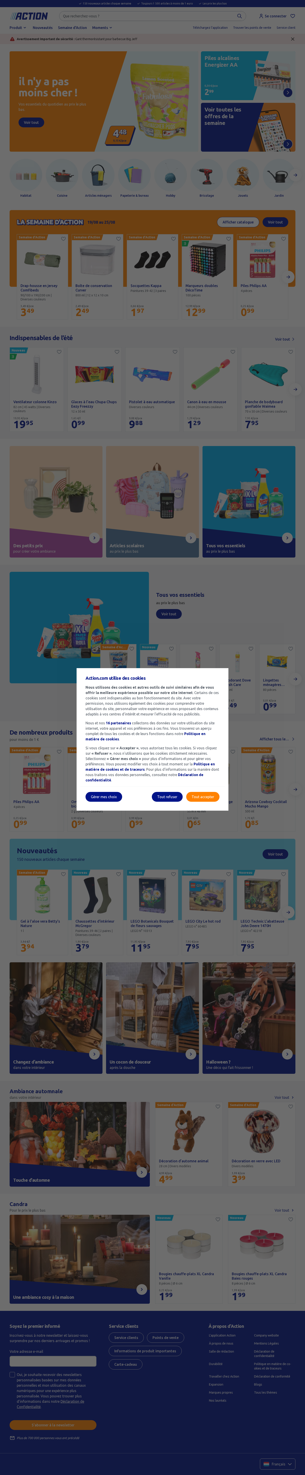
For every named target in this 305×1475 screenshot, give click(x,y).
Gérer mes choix (104, 797)
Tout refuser (167, 797)
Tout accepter (203, 797)
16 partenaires (118, 723)
